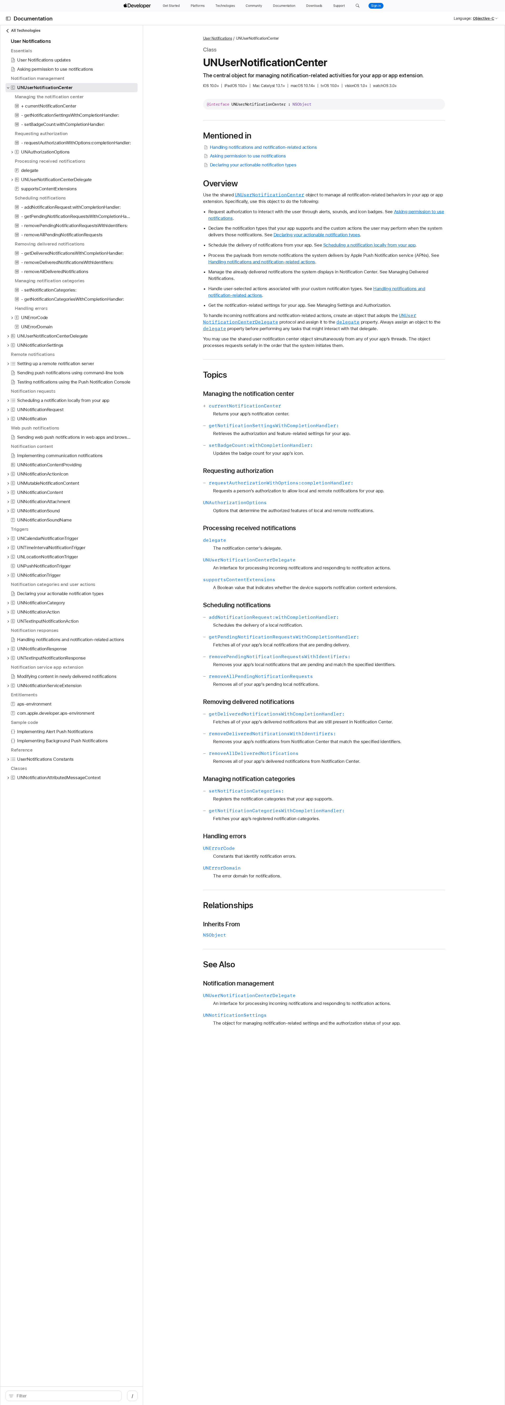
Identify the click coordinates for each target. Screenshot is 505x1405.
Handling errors (224, 836)
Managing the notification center (248, 393)
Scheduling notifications (237, 605)
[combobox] (66, 1396)
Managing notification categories (249, 779)
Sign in (376, 6)
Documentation (33, 18)
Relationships (228, 905)
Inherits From (221, 924)
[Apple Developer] (138, 6)
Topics (215, 375)
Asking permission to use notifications (248, 156)
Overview (220, 183)
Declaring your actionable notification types (253, 164)
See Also (219, 964)
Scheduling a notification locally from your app (369, 245)
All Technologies (25, 30)
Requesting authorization (238, 470)
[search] (64, 1396)
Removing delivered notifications (249, 702)
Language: (463, 18)
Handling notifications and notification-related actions (263, 147)
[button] (358, 6)
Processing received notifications (249, 528)
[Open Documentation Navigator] (8, 18)
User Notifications (217, 38)
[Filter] (66, 1396)
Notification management (238, 983)
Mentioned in (227, 135)
